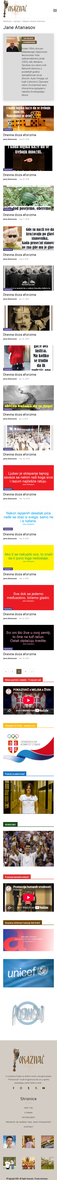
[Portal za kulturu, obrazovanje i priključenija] (15, 9)
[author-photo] (14, 67)
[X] (36, 1088)
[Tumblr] (28, 1088)
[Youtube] (44, 1088)
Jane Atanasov (10, 139)
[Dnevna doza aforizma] (28, 118)
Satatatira (8, 129)
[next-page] (32, 671)
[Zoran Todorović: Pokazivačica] (47, 1141)
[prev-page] (6, 671)
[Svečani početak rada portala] (28, 1163)
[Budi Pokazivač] (9, 1163)
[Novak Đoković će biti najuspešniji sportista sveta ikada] (9, 1141)
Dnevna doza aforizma (19, 135)
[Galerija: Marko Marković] (47, 1163)
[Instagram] (21, 1088)
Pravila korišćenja (41, 1178)
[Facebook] (13, 1088)
